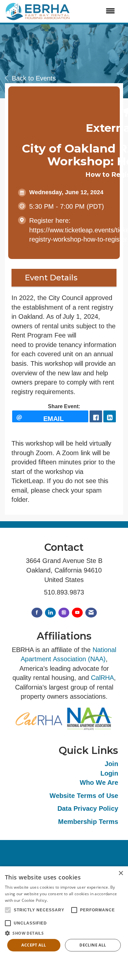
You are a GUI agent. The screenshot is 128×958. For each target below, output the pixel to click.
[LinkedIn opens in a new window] (109, 416)
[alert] (64, 912)
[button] (64, 933)
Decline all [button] (92, 945)
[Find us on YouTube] (77, 613)
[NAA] (89, 718)
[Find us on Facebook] (37, 613)
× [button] (120, 873)
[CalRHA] (38, 718)
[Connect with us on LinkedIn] (50, 613)
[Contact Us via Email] (91, 613)
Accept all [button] (33, 945)
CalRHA (102, 677)
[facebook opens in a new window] (96, 416)
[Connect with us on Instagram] (64, 613)
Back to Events (34, 78)
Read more (59, 900)
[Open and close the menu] (96, 11)
